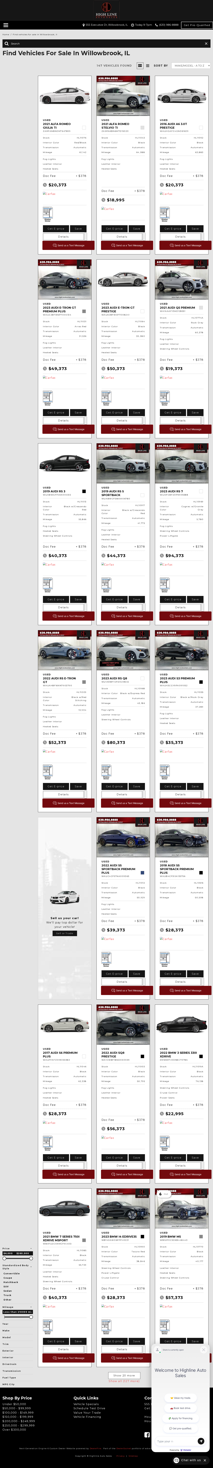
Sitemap (133, 1456)
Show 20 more (124, 1375)
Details (63, 236)
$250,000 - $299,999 (18, 1425)
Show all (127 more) (124, 1381)
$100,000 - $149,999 (18, 1412)
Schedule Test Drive (90, 1408)
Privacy (120, 1456)
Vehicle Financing (87, 1416)
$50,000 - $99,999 (16, 1408)
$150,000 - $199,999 (17, 1416)
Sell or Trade (64, 933)
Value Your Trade (87, 1412)
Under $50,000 (14, 1404)
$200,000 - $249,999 (18, 1421)
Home (6, 34)
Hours (149, 1421)
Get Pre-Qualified (197, 25)
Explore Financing (85, 237)
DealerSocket (123, 1448)
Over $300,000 (14, 1429)
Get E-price (56, 228)
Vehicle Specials (86, 1404)
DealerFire (95, 1448)
